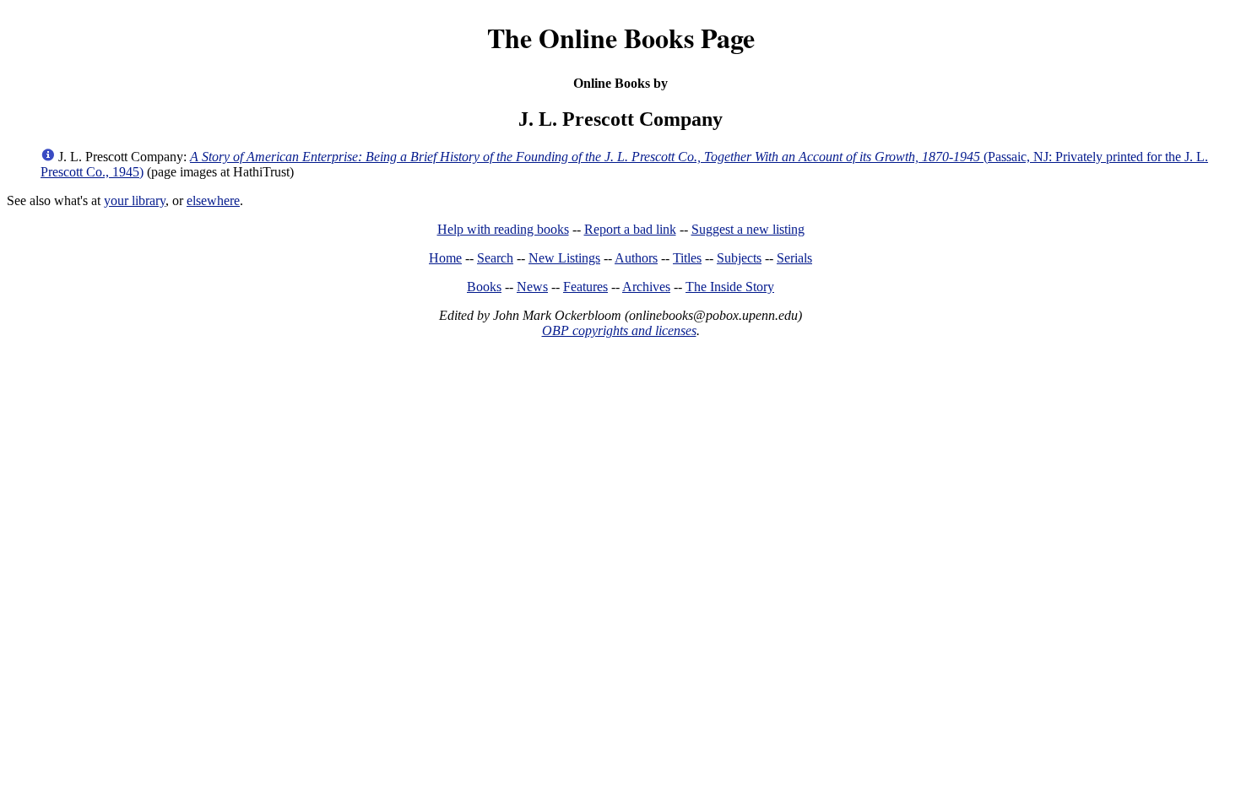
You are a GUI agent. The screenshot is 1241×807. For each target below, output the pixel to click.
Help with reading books (503, 229)
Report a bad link (630, 229)
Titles (687, 258)
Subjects (739, 258)
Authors (636, 258)
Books (484, 286)
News (532, 286)
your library (134, 200)
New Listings (564, 258)
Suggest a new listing (748, 229)
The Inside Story (730, 286)
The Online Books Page (621, 37)
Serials (794, 258)
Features (585, 286)
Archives (646, 286)
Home (445, 258)
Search (495, 258)
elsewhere (213, 200)
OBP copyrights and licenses (619, 330)
